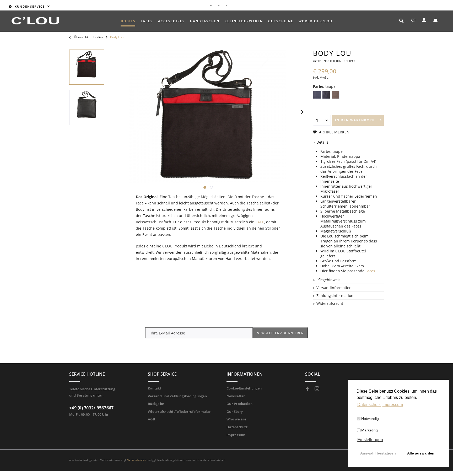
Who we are (236, 419)
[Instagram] (317, 389)
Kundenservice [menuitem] (29, 6)
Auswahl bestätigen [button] (378, 453)
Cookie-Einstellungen (244, 388)
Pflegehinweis (328, 279)
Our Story (234, 411)
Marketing (369, 430)
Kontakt (154, 388)
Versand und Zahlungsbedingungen (177, 396)
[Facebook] (307, 389)
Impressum (235, 434)
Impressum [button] (392, 404)
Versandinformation (334, 287)
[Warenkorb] (436, 21)
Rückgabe (156, 403)
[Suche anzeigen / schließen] (401, 21)
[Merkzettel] (413, 21)
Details (322, 142)
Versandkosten (136, 460)
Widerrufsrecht (329, 303)
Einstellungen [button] (370, 439)
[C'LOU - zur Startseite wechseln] (35, 20)
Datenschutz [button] (369, 404)
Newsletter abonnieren (280, 333)
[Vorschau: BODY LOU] (86, 67)
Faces (370, 270)
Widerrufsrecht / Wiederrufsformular (179, 411)
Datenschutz (236, 427)
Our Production (239, 403)
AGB (151, 419)
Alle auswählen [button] (420, 453)
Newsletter (235, 396)
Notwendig (370, 418)
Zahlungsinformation (334, 295)
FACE (260, 221)
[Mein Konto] (424, 21)
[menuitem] (128, 21)
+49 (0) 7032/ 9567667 (91, 408)
